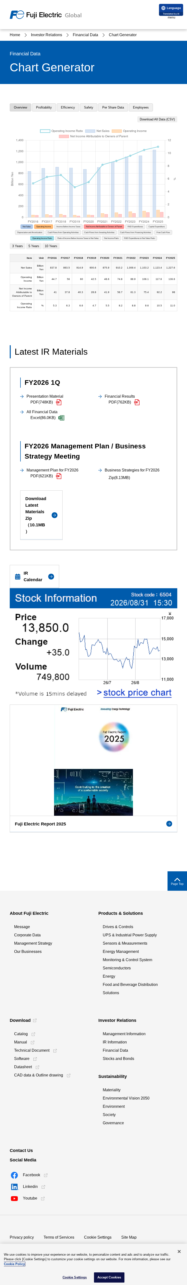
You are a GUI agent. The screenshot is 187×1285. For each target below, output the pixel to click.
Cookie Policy (14, 1264)
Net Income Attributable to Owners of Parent (104, 227)
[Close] (179, 1251)
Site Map (129, 1237)
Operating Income (43, 227)
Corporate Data (27, 935)
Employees (141, 107)
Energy (109, 976)
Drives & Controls (118, 927)
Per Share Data (113, 107)
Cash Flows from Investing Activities (99, 232)
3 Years (17, 246)
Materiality (112, 1090)
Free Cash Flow (163, 232)
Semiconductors (117, 968)
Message (22, 927)
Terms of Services (59, 1237)
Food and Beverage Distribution (130, 985)
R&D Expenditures (135, 227)
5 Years (33, 246)
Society (109, 1115)
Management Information (124, 1034)
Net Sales (27, 227)
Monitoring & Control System (127, 960)
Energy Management (121, 951)
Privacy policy (22, 1237)
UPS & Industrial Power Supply (130, 935)
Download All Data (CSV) (157, 119)
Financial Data (115, 1050)
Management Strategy (33, 943)
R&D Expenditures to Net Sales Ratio (139, 238)
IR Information (115, 1042)
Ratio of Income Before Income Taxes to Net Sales (78, 238)
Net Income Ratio (111, 238)
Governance (113, 1123)
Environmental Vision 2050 (126, 1098)
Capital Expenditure (157, 227)
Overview (20, 107)
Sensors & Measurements (125, 943)
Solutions (111, 993)
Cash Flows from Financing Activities (135, 232)
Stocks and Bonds (118, 1059)
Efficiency (68, 107)
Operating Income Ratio (42, 238)
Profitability (44, 107)
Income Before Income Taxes (68, 227)
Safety (88, 107)
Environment (114, 1106)
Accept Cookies (109, 1277)
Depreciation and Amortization (29, 232)
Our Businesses (28, 951)
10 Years (51, 246)
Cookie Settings (98, 1237)
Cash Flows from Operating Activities (63, 232)
